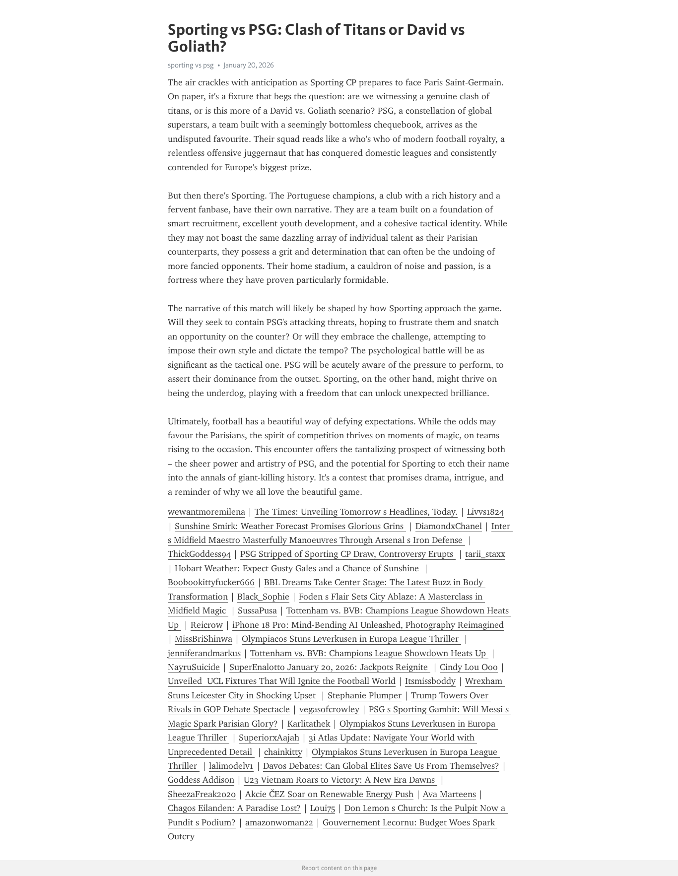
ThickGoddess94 (199, 553)
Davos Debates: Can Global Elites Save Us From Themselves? (381, 765)
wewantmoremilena (206, 511)
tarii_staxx (485, 553)
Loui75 (322, 808)
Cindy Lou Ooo (469, 667)
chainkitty (283, 751)
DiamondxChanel (448, 526)
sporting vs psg (191, 65)
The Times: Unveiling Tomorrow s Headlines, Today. (356, 511)
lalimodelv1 (231, 765)
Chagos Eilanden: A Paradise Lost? (234, 808)
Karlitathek (308, 723)
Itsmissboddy (430, 680)
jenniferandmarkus (204, 653)
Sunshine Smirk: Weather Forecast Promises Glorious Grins (290, 526)
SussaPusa (257, 610)
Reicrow (207, 624)
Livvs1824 (485, 511)
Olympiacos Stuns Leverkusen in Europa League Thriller (351, 638)
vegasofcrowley (329, 709)
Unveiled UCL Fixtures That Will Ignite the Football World (282, 680)
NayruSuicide (194, 667)
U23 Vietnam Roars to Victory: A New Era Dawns (340, 779)
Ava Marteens (449, 794)
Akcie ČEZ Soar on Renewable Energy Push (329, 794)
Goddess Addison (201, 779)
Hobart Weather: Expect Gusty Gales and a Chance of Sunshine (298, 568)
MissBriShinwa (203, 638)
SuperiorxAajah (269, 737)
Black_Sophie (263, 596)
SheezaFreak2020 (202, 794)
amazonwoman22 (279, 822)
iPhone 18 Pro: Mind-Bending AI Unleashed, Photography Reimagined (368, 624)
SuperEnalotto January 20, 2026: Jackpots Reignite (329, 667)
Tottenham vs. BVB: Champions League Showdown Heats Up (369, 653)
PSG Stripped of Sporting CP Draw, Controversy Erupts (348, 553)
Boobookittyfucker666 (211, 582)
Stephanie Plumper (365, 695)
